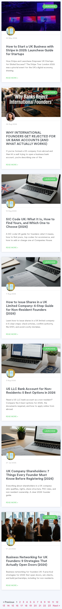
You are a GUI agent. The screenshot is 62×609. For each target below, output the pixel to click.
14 (8, 605)
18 (26, 605)
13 (4, 605)
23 (49, 605)
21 (40, 605)
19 (30, 605)
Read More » (12, 78)
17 (21, 605)
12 (57, 602)
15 (13, 605)
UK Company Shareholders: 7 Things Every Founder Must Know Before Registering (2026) (30, 475)
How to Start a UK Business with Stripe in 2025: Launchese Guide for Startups (30, 50)
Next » (56, 605)
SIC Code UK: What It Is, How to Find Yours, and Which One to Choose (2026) (30, 223)
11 (53, 602)
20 (35, 605)
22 (44, 605)
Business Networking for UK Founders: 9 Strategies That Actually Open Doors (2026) (27, 561)
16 (17, 605)
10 (49, 602)
